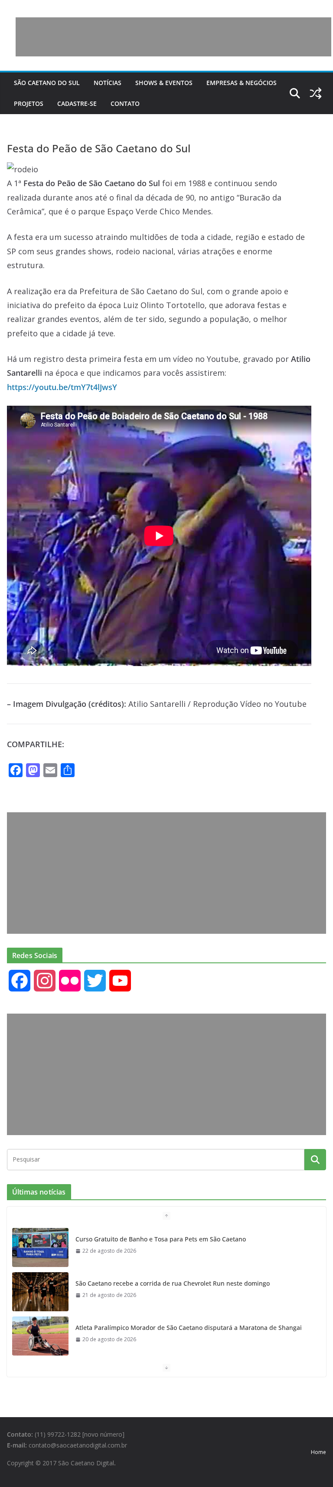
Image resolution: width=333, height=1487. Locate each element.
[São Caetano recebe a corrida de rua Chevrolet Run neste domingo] (40, 1290)
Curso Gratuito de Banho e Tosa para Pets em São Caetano (160, 1238)
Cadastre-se (77, 103)
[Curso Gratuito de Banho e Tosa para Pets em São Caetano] (40, 1246)
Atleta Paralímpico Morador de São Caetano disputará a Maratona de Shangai (188, 1326)
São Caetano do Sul (47, 83)
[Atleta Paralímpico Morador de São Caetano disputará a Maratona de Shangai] (40, 1334)
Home (318, 1452)
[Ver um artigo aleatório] (315, 93)
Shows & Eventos (164, 83)
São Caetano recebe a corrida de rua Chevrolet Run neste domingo (172, 1282)
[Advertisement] (173, 36)
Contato (125, 103)
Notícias (107, 83)
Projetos (28, 103)
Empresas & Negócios (241, 83)
